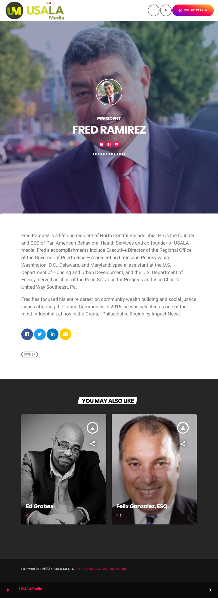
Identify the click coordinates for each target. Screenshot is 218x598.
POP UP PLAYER (193, 10)
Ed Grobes (39, 506)
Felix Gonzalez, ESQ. (142, 506)
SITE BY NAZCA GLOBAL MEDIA (101, 568)
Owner (30, 354)
